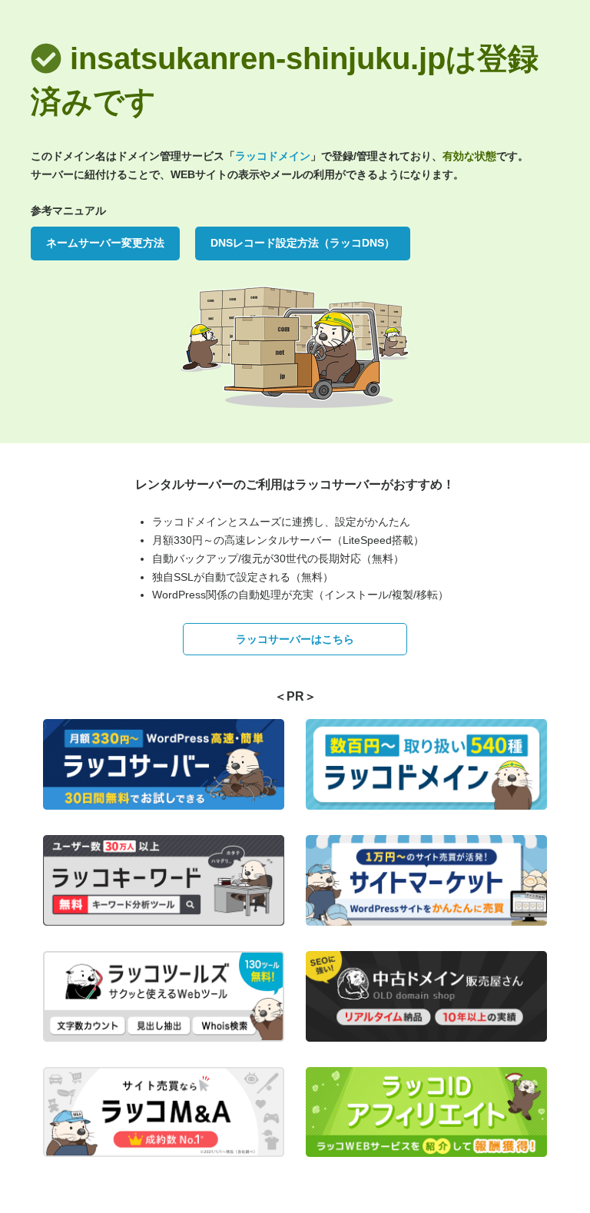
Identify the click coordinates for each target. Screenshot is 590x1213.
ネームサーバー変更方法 (105, 243)
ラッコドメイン (272, 156)
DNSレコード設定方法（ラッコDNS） (302, 243)
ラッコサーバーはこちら (295, 639)
